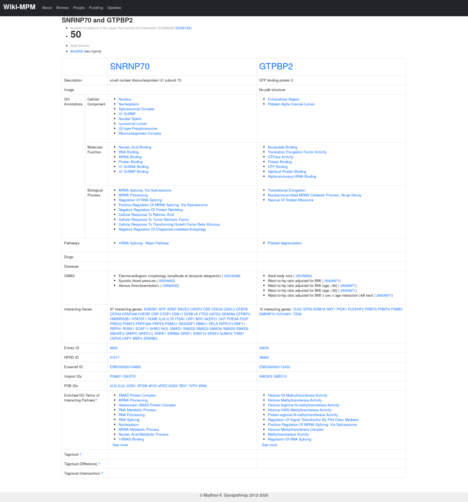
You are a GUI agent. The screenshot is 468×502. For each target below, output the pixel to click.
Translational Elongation (286, 190)
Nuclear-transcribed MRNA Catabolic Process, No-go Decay (315, 194)
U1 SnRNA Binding (133, 166)
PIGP (244, 318)
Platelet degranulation (285, 242)
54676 (264, 347)
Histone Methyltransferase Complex (296, 429)
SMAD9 (242, 328)
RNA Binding (129, 151)
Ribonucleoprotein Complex (140, 133)
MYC (199, 318)
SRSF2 (213, 333)
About (47, 7)
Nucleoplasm (129, 103)
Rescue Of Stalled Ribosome (290, 199)
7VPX (192, 385)
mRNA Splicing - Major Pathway (144, 242)
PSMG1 (171, 323)
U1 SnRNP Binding (133, 171)
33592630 (170, 285)
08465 (264, 357)
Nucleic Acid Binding (135, 147)
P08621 (116, 376)
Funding (96, 7)
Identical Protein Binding (287, 171)
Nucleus (125, 99)
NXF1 (331, 309)
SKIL (165, 328)
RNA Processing (132, 414)
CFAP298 (129, 313)
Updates (114, 7)
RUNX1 (128, 328)
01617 (114, 357)
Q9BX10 (280, 376)
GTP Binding (278, 166)
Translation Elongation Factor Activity (297, 151)
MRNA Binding (130, 156)
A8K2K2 (265, 376)
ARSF (172, 309)
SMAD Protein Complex (137, 395)
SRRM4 (173, 333)
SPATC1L (146, 333)
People (79, 7)
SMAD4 (216, 328)
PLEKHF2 (356, 309)
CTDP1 (165, 313)
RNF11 (239, 323)
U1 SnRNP (127, 113)
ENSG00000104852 (125, 366)
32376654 (303, 275)
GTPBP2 (276, 65)
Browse (62, 7)
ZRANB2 (150, 338)
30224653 (166, 280)
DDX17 (177, 313)
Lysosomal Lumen (133, 123)
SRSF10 (199, 333)
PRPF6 (158, 323)
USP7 (126, 338)
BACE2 (183, 309)
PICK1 (342, 309)
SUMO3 (226, 333)
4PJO (152, 385)
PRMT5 (129, 323)
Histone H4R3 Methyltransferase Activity (300, 409)
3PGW (142, 385)
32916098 (231, 275)
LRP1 (190, 318)
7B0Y (182, 385)
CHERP (144, 313)
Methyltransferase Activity (288, 434)
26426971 (332, 280)
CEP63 (115, 313)
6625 (114, 347)
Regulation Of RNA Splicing (140, 199)
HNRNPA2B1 (120, 318)
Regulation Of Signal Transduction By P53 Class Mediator (313, 419)
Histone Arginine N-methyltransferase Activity (303, 404)
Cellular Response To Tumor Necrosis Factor (154, 219)
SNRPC (131, 333)
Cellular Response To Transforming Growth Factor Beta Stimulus (169, 224)
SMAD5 (229, 328)
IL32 (162, 318)
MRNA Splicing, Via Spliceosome (145, 190)
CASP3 (196, 309)
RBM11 (202, 323)
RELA (213, 323)
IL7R (170, 318)
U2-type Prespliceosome (138, 128)
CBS (206, 309)
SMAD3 (202, 328)
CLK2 (297, 309)
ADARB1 (151, 309)
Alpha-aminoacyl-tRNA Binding (292, 176)
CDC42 (217, 309)
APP (162, 309)
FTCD (203, 313)
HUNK (153, 318)
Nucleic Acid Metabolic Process (144, 434)
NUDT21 (210, 318)
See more (120, 444)
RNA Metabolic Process (137, 409)
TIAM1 (238, 333)
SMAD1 (176, 328)
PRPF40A (143, 323)
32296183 (182, 27)
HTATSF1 (139, 318)
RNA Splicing (129, 419)
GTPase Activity (281, 156)
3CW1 (131, 385)
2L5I (113, 385)
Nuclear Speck (130, 118)
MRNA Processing (133, 194)
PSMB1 (397, 309)
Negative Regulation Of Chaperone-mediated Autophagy (162, 229)
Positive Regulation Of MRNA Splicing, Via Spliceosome (163, 204)
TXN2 (297, 313)
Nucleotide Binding (282, 147)
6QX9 (172, 385)
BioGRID (76, 51)
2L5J (121, 385)
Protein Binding (130, 161)
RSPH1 (116, 328)
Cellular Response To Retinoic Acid (146, 214)
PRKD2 (116, 323)
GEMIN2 (228, 313)
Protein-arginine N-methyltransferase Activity (303, 414)
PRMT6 (384, 309)
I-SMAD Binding (131, 439)
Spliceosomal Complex (137, 108)
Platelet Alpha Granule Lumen (291, 103)
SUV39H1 (284, 313)
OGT (222, 318)
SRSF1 (186, 333)
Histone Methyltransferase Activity (295, 400)
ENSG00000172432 (274, 366)
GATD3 (214, 313)
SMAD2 (189, 328)
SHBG (155, 328)
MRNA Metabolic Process (139, 429)
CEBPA (242, 309)
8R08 (203, 385)
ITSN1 (180, 318)
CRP (155, 313)
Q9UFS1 (129, 376)
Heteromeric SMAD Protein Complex (147, 404)
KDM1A (319, 309)
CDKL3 (229, 309)
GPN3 (307, 309)
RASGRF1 (186, 323)
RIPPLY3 (226, 323)
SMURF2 (117, 333)
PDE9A (233, 318)
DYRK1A (191, 313)
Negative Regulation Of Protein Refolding (151, 209)
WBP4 (137, 338)
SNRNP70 (130, 65)
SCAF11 (142, 328)
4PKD (162, 385)
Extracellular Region (283, 99)
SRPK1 (160, 333)
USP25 (115, 338)
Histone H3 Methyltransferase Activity (297, 395)
